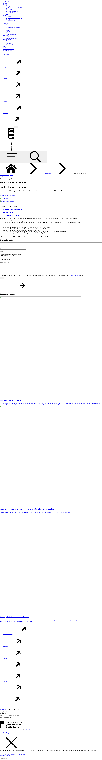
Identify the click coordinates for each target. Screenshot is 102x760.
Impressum (5, 52)
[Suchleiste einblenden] (35, 157)
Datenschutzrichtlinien (74, 275)
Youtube (5, 90)
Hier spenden (10, 175)
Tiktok (4, 124)
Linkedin (5, 78)
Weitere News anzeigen (5, 290)
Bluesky (5, 101)
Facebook (5, 113)
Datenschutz (6, 54)
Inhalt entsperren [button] (4, 752)
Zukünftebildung (8, 212)
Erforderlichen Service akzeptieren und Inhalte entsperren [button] (13, 754)
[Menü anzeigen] (12, 157)
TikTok (4, 704)
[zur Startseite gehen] (11, 138)
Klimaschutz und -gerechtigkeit (12, 209)
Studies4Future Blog (8, 634)
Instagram (5, 67)
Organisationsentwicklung (11, 215)
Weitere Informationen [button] (5, 755)
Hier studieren (3, 175)
